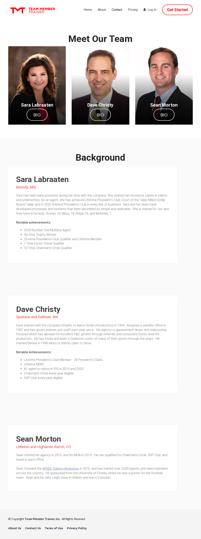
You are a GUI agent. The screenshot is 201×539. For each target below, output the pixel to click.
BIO (37, 114)
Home (88, 10)
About (102, 10)
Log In (152, 10)
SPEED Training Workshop (60, 468)
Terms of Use (54, 528)
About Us (14, 528)
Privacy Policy (77, 528)
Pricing (133, 10)
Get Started (177, 9)
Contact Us (33, 528)
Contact (117, 10)
